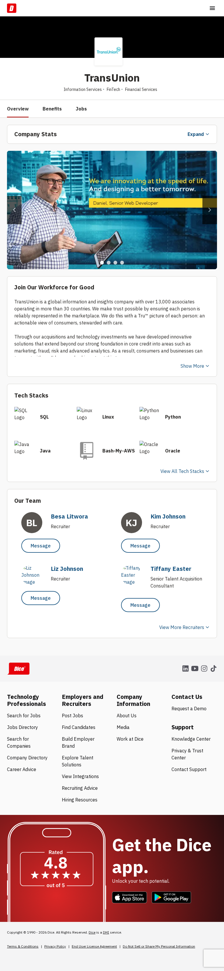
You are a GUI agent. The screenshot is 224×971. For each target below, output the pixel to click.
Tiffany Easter (170, 569)
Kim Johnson (168, 516)
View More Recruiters (181, 627)
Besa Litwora (69, 516)
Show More (192, 366)
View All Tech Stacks (182, 471)
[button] (14, 210)
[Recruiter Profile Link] (34, 582)
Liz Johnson (67, 569)
